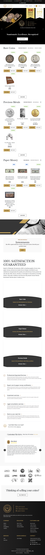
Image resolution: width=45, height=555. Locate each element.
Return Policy (33, 530)
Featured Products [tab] (22, 48)
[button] (21, 42)
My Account (32, 523)
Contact (5, 528)
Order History (33, 525)
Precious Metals (20, 526)
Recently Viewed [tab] (38, 48)
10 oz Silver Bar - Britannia (22, 118)
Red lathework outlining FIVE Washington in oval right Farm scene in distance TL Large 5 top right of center (10, 203)
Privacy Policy (33, 526)
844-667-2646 (23, 2)
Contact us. (18, 426)
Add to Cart (13, 70)
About (5, 523)
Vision (5, 525)
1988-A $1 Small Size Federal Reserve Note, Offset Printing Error (9, 178)
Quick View (7, 70)
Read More (22, 38)
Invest (22, 250)
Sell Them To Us (22, 495)
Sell (4, 538)
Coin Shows (19, 538)
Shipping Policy (33, 531)
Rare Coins (19, 523)
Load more (22, 96)
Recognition (6, 526)
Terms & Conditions (34, 528)
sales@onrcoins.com (36, 544)
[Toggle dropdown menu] (41, 102)
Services (5, 540)
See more (36, 434)
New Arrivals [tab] (31, 48)
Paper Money (19, 525)
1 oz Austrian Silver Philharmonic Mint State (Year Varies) (10, 120)
